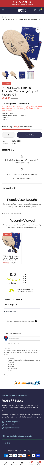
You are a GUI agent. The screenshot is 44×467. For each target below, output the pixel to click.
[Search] (35, 10)
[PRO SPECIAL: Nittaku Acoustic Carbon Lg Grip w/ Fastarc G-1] (11, 243)
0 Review (15, 283)
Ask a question (24, 104)
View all (6, 375)
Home (4, 17)
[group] (22, 48)
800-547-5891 (9, 425)
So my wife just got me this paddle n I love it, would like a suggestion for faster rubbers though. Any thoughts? (22, 351)
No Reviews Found (10, 311)
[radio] (31, 274)
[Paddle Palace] (22, 10)
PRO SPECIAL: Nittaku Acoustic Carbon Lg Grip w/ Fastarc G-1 (11, 258)
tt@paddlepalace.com (12, 428)
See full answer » (13, 368)
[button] (9, 370)
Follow (5, 354)
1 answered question (9, 104)
